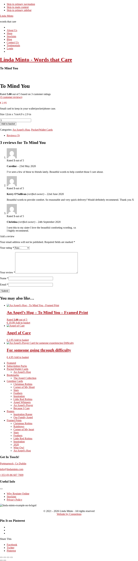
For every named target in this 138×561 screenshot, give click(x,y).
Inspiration (19, 396)
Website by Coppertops (69, 514)
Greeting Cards (15, 381)
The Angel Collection (24, 378)
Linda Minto (6, 15)
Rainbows (18, 426)
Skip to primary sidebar (19, 10)
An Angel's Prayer (23, 405)
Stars (16, 390)
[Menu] (1, 488)
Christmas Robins (22, 384)
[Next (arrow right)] (4, 560)
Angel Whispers (22, 402)
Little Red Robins (22, 399)
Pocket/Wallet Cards (42, 129)
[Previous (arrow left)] (1, 560)
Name (4, 278)
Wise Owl (18, 447)
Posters (10, 411)
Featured (11, 363)
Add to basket (8, 124)
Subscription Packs (17, 366)
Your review (7, 272)
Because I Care (21, 408)
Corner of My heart (23, 429)
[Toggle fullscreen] (4, 557)
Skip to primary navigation (21, 4)
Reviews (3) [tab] (13, 135)
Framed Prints (14, 420)
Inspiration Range (22, 414)
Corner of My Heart (24, 387)
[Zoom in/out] (1, 557)
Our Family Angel (23, 417)
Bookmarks (13, 375)
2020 (16, 444)
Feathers (17, 393)
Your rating (7, 247)
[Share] (8, 557)
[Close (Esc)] (11, 557)
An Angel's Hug (21, 129)
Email (4, 284)
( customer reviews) (11, 97)
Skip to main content (18, 7)
